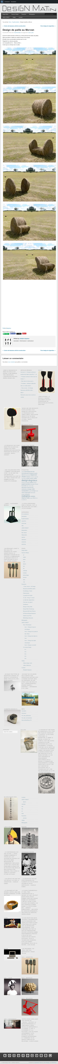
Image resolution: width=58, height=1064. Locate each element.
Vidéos (14, 17)
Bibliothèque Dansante (28, 618)
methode (25, 570)
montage (33, 490)
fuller (27, 485)
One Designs (46, 1062)
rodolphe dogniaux (24, 338)
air (23, 555)
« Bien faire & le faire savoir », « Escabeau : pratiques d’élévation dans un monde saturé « (28, 383)
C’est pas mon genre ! (28, 602)
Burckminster (27, 475)
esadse (31, 482)
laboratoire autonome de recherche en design (27, 488)
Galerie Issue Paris (27, 615)
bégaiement (33, 475)
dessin (24, 564)
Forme (36, 484)
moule (37, 490)
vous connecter (11, 362)
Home (10, 22)
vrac (24, 582)
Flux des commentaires (27, 718)
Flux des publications (26, 715)
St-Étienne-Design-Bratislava (29, 613)
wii (36, 498)
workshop (24, 544)
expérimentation (26, 484)
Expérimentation (15, 22)
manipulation (25, 491)
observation (28, 492)
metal (30, 490)
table (28, 498)
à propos (21, 17)
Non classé (24, 532)
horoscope (24, 523)
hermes (30, 485)
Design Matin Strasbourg (28, 609)
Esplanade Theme (38, 1062)
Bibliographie (32, 14)
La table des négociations (28, 600)
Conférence (25, 604)
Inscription (24, 711)
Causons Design (15, 14)
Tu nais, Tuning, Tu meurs (28, 597)
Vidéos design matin (27, 663)
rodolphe (26, 495)
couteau (31, 478)
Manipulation (24, 530)
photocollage (26, 575)
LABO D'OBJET (25, 528)
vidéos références (27, 665)
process (25, 577)
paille (32, 32)
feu (23, 568)
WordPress (54, 1062)
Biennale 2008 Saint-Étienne (29, 611)
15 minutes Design (27, 647)
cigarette (36, 476)
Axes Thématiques (27, 624)
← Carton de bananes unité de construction (14, 26)
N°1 (25, 649)
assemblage (27, 471)
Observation (24, 535)
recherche (27, 494)
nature (29, 32)
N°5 (25, 658)
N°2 (25, 651)
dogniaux (9, 328)
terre (24, 579)
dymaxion (23, 482)
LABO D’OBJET (6, 17)
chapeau (28, 476)
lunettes (25, 573)
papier (34, 492)
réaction (23, 537)
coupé (27, 478)
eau (24, 566)
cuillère (35, 478)
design (25, 480)
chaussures (33, 476)
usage (31, 498)
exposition (24, 521)
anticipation (24, 516)
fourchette (24, 485)
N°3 (25, 654)
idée (22, 525)
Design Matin (5, 14)
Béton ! (22, 392)
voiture (34, 498)
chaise (24, 477)
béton (24, 559)
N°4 (25, 656)
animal (23, 471)
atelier (24, 557)
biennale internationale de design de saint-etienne (30, 473)
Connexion (24, 713)
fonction (33, 484)
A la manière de (25, 514)
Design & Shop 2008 (27, 606)
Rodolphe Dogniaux (27, 670)
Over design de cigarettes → (47, 26)
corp (24, 561)
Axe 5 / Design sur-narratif (30, 645)
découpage (27, 482)
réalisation (24, 539)
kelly (32, 485)
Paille (4, 328)
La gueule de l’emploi (27, 595)
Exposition (24, 14)
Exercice (34, 482)
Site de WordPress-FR (26, 720)
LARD (33, 489)
